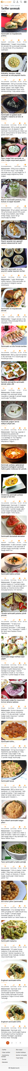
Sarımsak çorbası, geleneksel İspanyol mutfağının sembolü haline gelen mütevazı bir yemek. (14, 467)
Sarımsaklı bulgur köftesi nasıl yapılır (12, 658)
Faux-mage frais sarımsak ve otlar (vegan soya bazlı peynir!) (13, 159)
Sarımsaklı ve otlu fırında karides (14, 346)
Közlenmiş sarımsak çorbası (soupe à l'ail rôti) (12, 496)
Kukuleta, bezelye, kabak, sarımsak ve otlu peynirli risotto (13, 74)
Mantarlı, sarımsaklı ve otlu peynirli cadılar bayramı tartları (13, 270)
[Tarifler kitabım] (14, 2)
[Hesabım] (17, 2)
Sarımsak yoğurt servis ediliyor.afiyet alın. (10, 423)
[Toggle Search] (21, 2)
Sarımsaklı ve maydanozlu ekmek (11, 310)
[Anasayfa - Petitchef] (2, 5)
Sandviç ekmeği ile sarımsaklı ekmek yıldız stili (12, 383)
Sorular (4, 1059)
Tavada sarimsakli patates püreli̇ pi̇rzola (13, 614)
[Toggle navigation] (25, 2)
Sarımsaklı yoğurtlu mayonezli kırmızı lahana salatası (13, 701)
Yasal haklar (19, 1058)
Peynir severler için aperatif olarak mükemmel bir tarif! (11, 242)
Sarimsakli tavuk (7, 781)
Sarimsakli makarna (8, 941)
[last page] (20, 1043)
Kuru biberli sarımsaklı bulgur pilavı (12, 821)
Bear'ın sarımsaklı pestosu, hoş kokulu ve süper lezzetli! (13, 201)
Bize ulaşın (19, 1049)
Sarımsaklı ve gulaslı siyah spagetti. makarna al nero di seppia (12, 117)
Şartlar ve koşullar (21, 1055)
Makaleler (5, 1062)
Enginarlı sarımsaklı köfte (11, 980)
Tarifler (4, 1049)
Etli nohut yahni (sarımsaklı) (12, 901)
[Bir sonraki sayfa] (16, 1043)
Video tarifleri (6, 1052)
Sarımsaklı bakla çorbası (10, 574)
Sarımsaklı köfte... (8, 741)
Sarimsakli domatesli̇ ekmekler (13, 536)
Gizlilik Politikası (21, 1052)
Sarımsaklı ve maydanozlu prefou (11, 35)
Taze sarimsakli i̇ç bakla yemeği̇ (13, 862)
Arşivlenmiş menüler (5, 1055)
